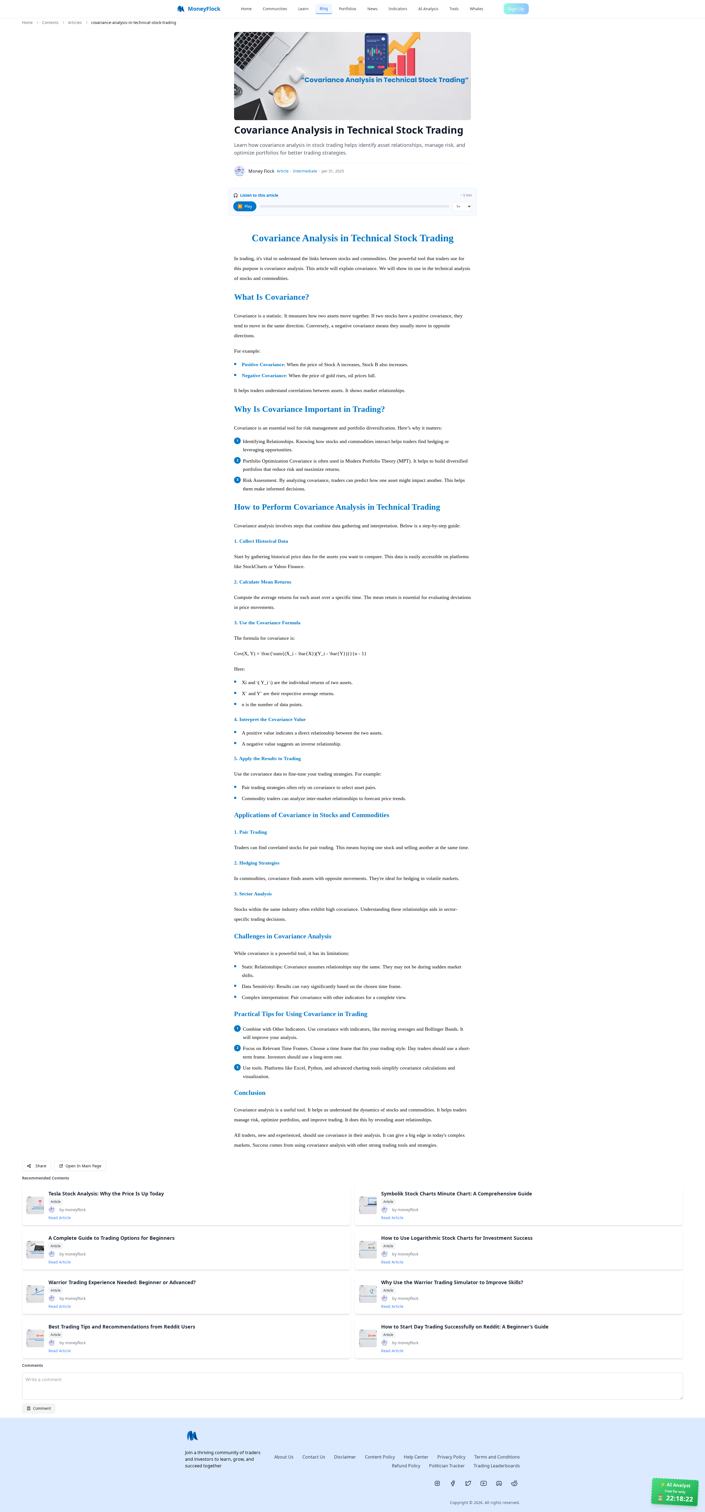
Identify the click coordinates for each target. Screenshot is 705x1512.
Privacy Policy (451, 1457)
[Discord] (499, 1483)
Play (245, 206)
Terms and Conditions (497, 1457)
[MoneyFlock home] (225, 1436)
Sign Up (516, 9)
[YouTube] (483, 1483)
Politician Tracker (447, 1466)
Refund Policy (406, 1466)
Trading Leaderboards (497, 1466)
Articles (75, 22)
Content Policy (380, 1457)
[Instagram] (437, 1483)
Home (27, 22)
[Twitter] (468, 1483)
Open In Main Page (83, 1165)
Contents (50, 22)
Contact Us (313, 1457)
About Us (284, 1457)
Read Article (59, 1217)
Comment (42, 1408)
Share (41, 1165)
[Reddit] (514, 1483)
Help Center (416, 1457)
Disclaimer (345, 1457)
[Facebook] (452, 1483)
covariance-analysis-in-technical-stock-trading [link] (133, 22)
